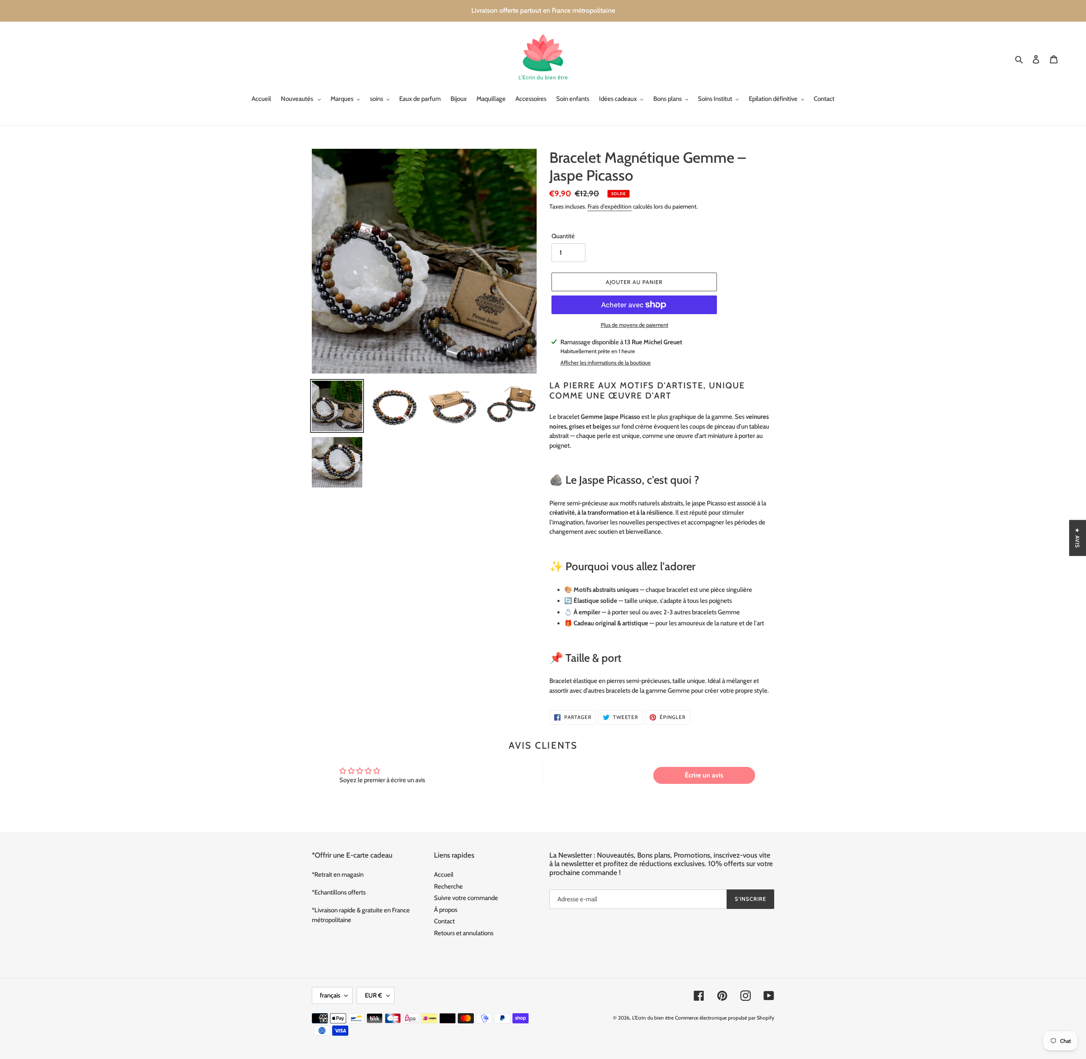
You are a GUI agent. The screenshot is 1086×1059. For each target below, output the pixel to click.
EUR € (373, 995)
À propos (445, 910)
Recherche (448, 886)
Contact (444, 921)
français (330, 995)
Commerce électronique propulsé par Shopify (724, 1017)
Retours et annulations (463, 933)
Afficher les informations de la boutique (605, 362)
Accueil (443, 874)
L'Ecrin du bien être (653, 1017)
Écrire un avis (704, 775)
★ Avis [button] (1077, 538)
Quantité (563, 236)
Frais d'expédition (610, 206)
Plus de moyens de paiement (634, 324)
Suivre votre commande (466, 898)
